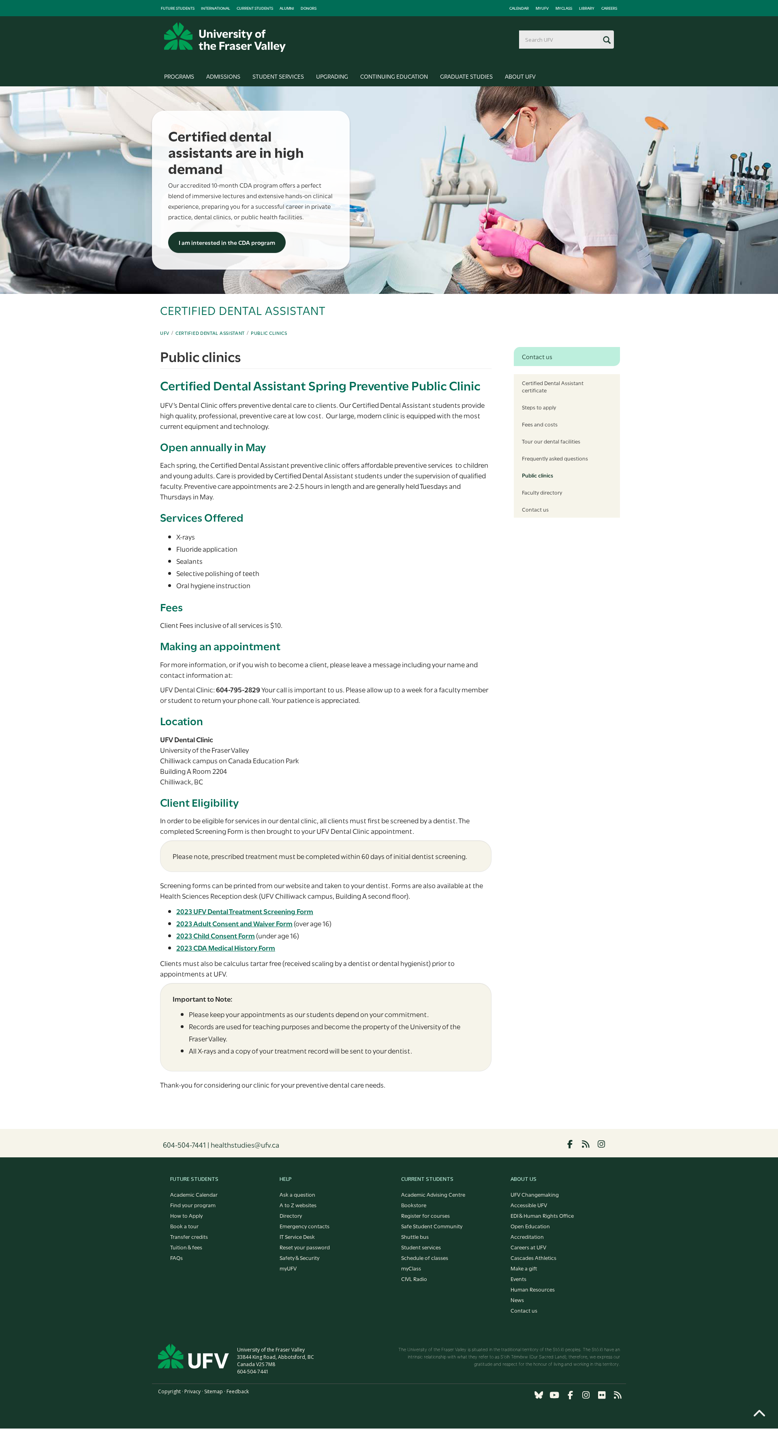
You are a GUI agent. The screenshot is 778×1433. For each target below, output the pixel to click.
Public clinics (269, 333)
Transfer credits (189, 1236)
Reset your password (305, 1247)
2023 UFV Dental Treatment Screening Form (244, 911)
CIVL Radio (414, 1278)
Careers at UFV (528, 1247)
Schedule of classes (424, 1257)
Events (518, 1278)
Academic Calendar (194, 1194)
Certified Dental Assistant (210, 333)
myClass (564, 8)
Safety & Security (299, 1257)
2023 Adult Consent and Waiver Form (234, 923)
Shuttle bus (415, 1236)
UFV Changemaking (535, 1194)
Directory (291, 1215)
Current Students (255, 8)
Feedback (238, 1391)
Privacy (192, 1391)
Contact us (535, 509)
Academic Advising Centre (433, 1194)
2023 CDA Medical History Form (225, 947)
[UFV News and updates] (617, 1395)
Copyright (169, 1391)
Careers (609, 8)
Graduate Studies (466, 76)
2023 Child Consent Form (215, 935)
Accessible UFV (529, 1205)
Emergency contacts (304, 1226)
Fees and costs (540, 424)
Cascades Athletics (533, 1257)
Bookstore (413, 1205)
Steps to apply (539, 407)
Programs (179, 76)
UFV (164, 333)
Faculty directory (542, 492)
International (215, 8)
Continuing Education (394, 76)
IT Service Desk (297, 1236)
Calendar (519, 8)
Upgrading (332, 76)
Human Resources (533, 1289)
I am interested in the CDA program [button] (227, 242)
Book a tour (184, 1226)
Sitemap (213, 1391)
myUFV (542, 8)
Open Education (530, 1226)
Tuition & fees (186, 1247)
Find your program (193, 1205)
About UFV (520, 76)
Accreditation (527, 1236)
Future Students (177, 8)
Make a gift (524, 1268)
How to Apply (186, 1215)
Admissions (223, 76)
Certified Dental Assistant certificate (553, 386)
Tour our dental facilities (551, 441)
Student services (421, 1247)
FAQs (176, 1257)
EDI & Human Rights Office (542, 1215)
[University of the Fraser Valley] (225, 37)
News (517, 1300)
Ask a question (297, 1194)
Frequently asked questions (555, 458)
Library (586, 8)
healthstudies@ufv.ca (245, 1144)
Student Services (278, 76)
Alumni (287, 8)
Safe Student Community (431, 1226)
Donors (308, 8)
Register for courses (425, 1215)
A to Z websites (298, 1205)
